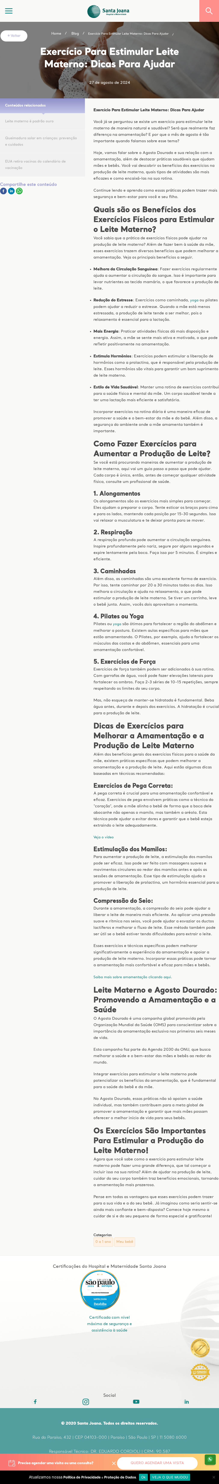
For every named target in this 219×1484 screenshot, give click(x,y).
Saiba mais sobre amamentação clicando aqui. (132, 977)
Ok (143, 1477)
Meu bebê (124, 1242)
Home (56, 34)
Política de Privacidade (82, 1477)
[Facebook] (4, 193)
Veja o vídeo (103, 837)
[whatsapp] (19, 193)
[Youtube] (135, 1402)
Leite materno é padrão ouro (29, 121)
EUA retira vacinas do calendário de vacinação (35, 165)
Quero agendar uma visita (157, 1463)
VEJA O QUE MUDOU (170, 1477)
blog (75, 34)
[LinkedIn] (185, 1402)
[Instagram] (84, 1402)
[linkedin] (12, 193)
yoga (194, 300)
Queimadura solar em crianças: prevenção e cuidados (41, 141)
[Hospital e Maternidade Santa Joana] (108, 11)
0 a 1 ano (103, 1242)
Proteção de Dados (120, 1477)
